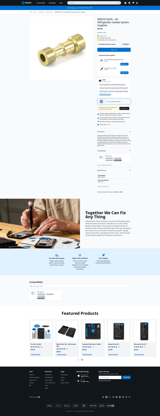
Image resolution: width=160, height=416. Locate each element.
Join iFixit (124, 108)
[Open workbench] (125, 3)
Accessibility (64, 374)
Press (46, 385)
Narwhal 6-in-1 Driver (110, 68)
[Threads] (126, 397)
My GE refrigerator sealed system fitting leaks (112, 84)
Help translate (33, 397)
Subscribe (126, 377)
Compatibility (101, 151)
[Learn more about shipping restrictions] (110, 38)
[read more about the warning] (121, 192)
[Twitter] (110, 397)
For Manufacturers (50, 383)
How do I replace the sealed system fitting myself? (114, 88)
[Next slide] (82, 359)
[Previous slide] (78, 359)
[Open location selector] (129, 3)
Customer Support (34, 377)
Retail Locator (49, 380)
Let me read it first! (105, 380)
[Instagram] (113, 397)
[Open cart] (133, 3)
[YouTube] (117, 397)
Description (101, 132)
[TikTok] (103, 397)
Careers (31, 383)
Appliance (41, 12)
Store (30, 12)
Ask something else (105, 94)
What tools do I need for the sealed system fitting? (114, 91)
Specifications (101, 170)
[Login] (137, 3)
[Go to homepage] (27, 2)
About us (31, 374)
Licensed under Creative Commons (84, 411)
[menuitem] (41, 3)
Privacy (63, 377)
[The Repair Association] (130, 397)
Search (126, 44)
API (30, 385)
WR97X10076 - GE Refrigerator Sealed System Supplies (70, 12)
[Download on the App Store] (83, 376)
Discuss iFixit (32, 380)
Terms (62, 380)
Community (48, 374)
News (46, 388)
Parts (35, 12)
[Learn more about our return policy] (109, 124)
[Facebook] (107, 397)
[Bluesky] (123, 397)
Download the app (82, 371)
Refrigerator (49, 12)
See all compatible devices (104, 165)
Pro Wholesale (49, 377)
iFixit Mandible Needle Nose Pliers (114, 59)
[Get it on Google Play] (83, 381)
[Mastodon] (120, 397)
